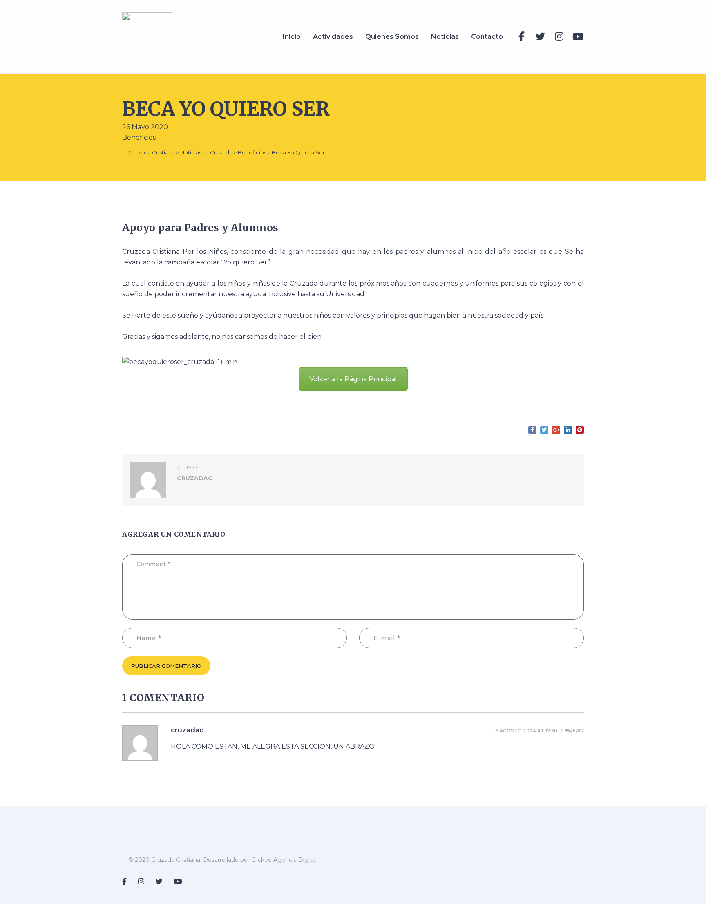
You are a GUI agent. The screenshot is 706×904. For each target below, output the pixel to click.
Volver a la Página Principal (353, 379)
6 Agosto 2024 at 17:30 (526, 731)
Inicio (292, 36)
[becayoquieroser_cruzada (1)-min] (179, 361)
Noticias (445, 36)
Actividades (333, 36)
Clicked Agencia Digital (284, 860)
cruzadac (187, 730)
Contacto (487, 36)
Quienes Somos (392, 36)
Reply (577, 731)
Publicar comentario (166, 665)
